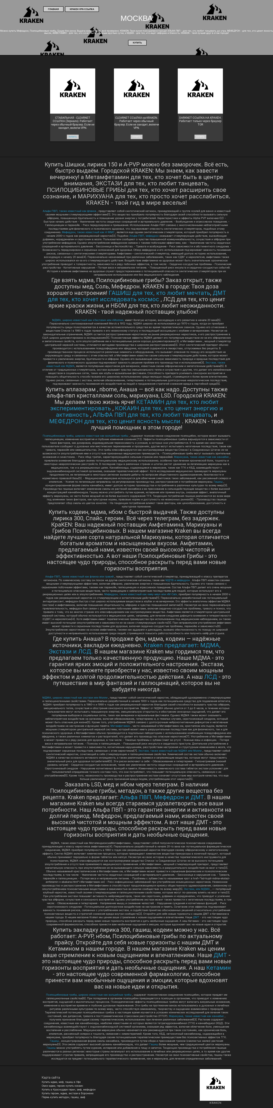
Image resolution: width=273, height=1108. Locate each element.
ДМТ (196, 917)
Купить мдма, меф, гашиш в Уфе (61, 1082)
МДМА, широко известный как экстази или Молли (75, 697)
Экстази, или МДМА (197, 889)
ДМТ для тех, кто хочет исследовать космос (137, 296)
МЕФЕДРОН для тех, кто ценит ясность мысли (115, 421)
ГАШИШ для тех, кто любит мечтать (159, 292)
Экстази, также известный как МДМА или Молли (170, 750)
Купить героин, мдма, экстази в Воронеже (68, 1093)
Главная (53, 9)
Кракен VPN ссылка (82, 9)
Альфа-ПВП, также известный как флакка (70, 211)
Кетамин (218, 967)
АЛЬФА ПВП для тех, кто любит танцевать (152, 414)
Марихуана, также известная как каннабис (202, 456)
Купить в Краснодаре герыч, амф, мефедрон (69, 1089)
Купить (137, 42)
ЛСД (211, 676)
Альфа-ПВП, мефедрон (144, 235)
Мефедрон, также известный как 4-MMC (88, 232)
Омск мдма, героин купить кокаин (62, 1085)
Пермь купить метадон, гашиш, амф (63, 1097)
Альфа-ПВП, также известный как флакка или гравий (79, 576)
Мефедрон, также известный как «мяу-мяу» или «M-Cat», (141, 594)
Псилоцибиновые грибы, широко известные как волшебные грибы (86, 435)
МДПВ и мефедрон (178, 580)
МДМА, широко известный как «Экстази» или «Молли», (88, 320)
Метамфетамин (120, 725)
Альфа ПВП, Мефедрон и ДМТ (162, 797)
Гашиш (218, 481)
